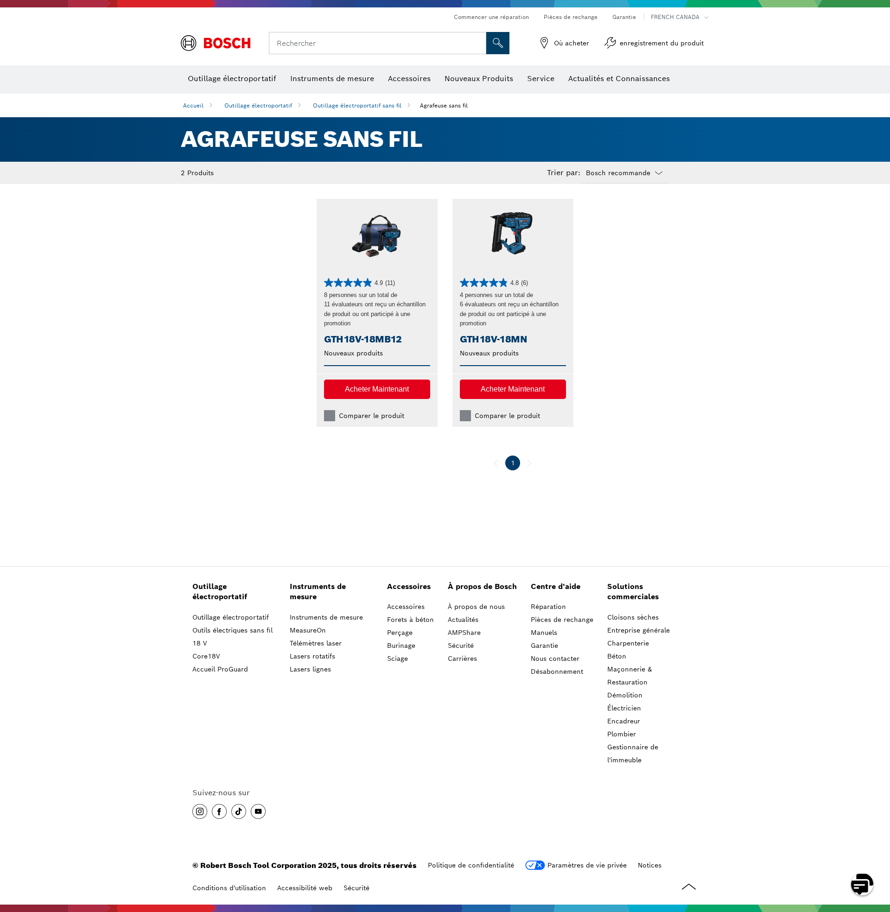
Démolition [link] (624, 695)
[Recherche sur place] (497, 43)
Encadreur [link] (623, 721)
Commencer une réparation (491, 16)
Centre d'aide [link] (555, 586)
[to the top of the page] (876, 857)
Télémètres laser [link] (316, 643)
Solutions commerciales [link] (633, 592)
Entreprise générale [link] (638, 630)
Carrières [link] (462, 658)
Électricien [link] (624, 708)
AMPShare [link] (464, 632)
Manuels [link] (544, 632)
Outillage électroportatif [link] (219, 592)
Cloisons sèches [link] (633, 617)
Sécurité (356, 888)
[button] (377, 389)
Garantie (624, 16)
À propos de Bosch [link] (482, 586)
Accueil (193, 105)
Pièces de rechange (571, 16)
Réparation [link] (548, 606)
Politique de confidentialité (471, 865)
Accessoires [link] (409, 586)
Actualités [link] (463, 619)
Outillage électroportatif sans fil (357, 105)
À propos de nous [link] (476, 606)
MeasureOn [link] (308, 630)
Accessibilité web (304, 888)
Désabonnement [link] (557, 671)
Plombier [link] (621, 734)
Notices (649, 865)
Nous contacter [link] (555, 658)
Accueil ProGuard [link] (220, 669)
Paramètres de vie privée (587, 865)
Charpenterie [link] (628, 643)
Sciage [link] (397, 658)
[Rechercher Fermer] (477, 43)
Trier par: (563, 172)
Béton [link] (616, 656)
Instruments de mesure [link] (318, 592)
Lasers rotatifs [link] (312, 656)
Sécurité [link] (461, 645)
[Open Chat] (862, 884)
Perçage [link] (400, 632)
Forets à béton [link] (410, 619)
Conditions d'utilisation (229, 888)
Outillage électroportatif (258, 105)
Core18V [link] (206, 656)
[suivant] (529, 463)
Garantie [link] (544, 645)
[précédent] (496, 463)
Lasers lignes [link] (310, 669)
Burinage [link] (401, 645)
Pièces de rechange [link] (562, 619)
